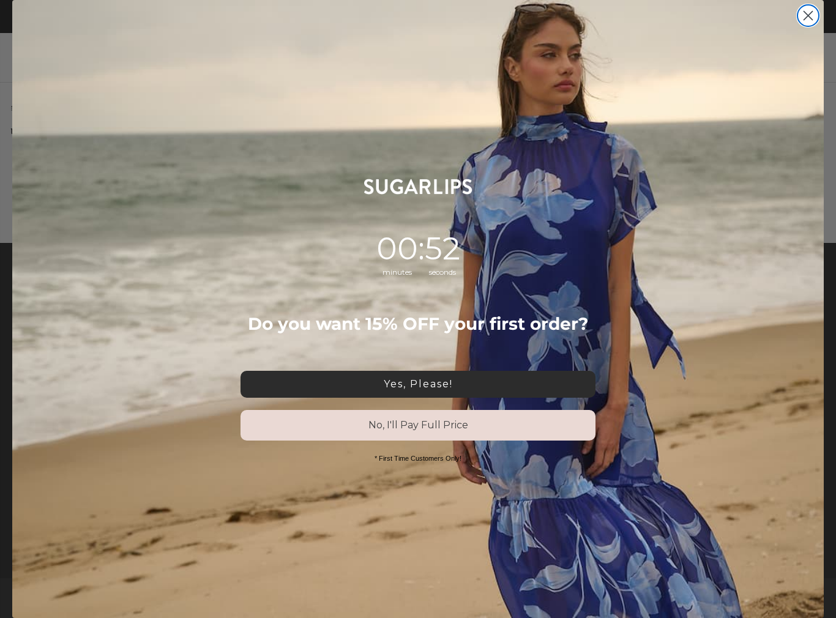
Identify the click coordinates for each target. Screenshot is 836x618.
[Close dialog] (808, 15)
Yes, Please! (418, 384)
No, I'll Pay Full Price (418, 425)
